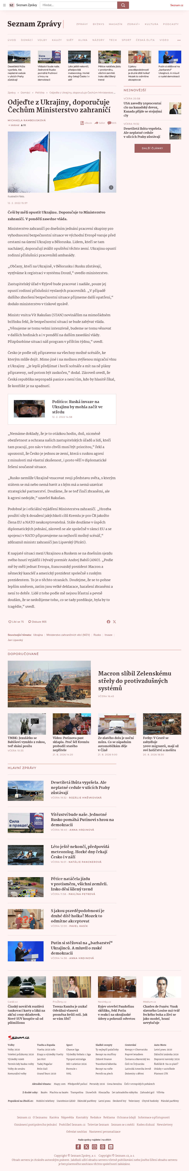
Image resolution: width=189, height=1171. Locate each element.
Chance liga (72, 1050)
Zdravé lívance (104, 1059)
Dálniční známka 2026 (166, 1054)
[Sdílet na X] (114, 622)
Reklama (109, 1117)
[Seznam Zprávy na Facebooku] (78, 1146)
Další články (152, 148)
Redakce (95, 1117)
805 (114, 123)
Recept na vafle (104, 1069)
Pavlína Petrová (82, 894)
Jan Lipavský (15, 640)
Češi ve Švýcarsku (134, 1064)
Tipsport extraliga (76, 1059)
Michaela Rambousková (27, 120)
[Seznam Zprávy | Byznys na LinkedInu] (110, 1146)
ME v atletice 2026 (76, 1064)
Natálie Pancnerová (85, 862)
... (179, 39)
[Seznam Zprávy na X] (86, 1146)
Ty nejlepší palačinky (107, 1050)
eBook (88, 123)
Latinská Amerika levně (138, 1069)
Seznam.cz (176, 5)
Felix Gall (42, 1069)
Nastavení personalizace (105, 1132)
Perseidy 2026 (97, 1084)
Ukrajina (38, 634)
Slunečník (90, 1093)
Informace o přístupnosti (154, 1117)
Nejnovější (135, 90)
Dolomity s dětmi (134, 1074)
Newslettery (165, 1125)
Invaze (108, 634)
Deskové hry (119, 1101)
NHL (68, 1074)
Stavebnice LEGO (66, 1101)
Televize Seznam (98, 1125)
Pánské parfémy (170, 1101)
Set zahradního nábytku (125, 1093)
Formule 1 (71, 1069)
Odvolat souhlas (76, 1132)
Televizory (134, 1101)
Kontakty (82, 1117)
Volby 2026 (14, 1050)
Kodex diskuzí (146, 1125)
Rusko (97, 634)
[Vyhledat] (123, 5)
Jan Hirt (41, 1059)
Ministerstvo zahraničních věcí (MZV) (68, 634)
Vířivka (160, 1093)
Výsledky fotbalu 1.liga (78, 1054)
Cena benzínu (114, 1084)
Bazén (44, 1093)
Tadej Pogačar (44, 1064)
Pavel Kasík (78, 926)
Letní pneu (105, 1101)
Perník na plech (104, 1074)
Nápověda (67, 1117)
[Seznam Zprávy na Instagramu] (94, 1146)
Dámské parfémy (87, 1101)
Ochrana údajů (126, 1117)
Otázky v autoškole (164, 1069)
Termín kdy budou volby (21, 1064)
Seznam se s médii (123, 1125)
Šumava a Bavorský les (137, 1059)
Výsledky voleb (16, 1059)
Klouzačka (104, 1093)
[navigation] (4, 5)
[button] (19, 57)
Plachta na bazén (59, 1093)
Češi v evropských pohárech (139, 1084)
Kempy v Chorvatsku (136, 1050)
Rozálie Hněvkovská (85, 797)
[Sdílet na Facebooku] (108, 622)
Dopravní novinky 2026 (167, 1059)
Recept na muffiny (106, 1054)
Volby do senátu (16, 1069)
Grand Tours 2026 (46, 1074)
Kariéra (54, 1117)
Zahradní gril (147, 1093)
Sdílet (102, 123)
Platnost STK (161, 1074)
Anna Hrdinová (82, 829)
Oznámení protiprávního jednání (35, 1125)
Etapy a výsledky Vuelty (50, 1054)
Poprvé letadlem (134, 1054)
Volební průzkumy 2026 (21, 1054)
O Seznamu (40, 1117)
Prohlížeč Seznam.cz (72, 1125)
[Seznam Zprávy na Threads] (102, 1146)
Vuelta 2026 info (46, 1050)
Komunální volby (17, 1074)
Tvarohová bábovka (106, 1064)
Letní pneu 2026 (163, 1050)
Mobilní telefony (45, 1101)
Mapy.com (60, 1084)
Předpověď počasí (77, 1084)
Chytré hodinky (150, 1101)
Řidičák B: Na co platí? (166, 1064)
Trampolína (77, 1093)
